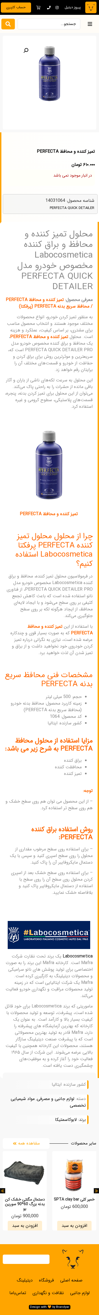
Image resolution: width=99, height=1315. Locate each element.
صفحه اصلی (71, 1280)
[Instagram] (57, 7)
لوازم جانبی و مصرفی (55, 1098)
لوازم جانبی (80, 1292)
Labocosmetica (78, 956)
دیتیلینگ (25, 1280)
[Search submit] (8, 24)
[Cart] (38, 7)
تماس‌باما (17, 1292)
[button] (90, 24)
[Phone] (49, 7)
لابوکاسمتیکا (66, 1119)
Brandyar (62, 1307)
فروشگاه (46, 1280)
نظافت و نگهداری (48, 1292)
